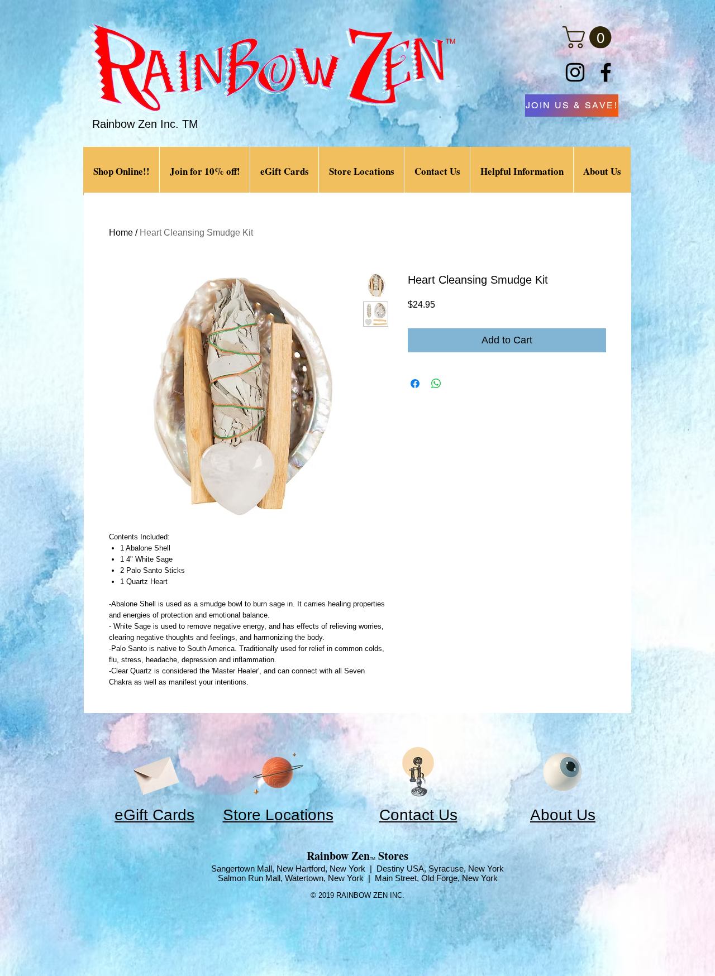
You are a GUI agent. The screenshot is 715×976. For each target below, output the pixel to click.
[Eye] (562, 771)
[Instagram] (575, 72)
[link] (590, 37)
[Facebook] (605, 72)
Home (121, 232)
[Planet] (278, 772)
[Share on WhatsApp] (436, 383)
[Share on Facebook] (415, 383)
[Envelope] (155, 772)
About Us (562, 815)
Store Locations (278, 815)
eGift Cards (154, 815)
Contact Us (418, 815)
